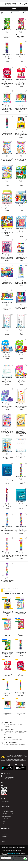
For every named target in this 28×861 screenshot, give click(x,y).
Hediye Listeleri (5, 831)
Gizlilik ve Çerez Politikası (13, 853)
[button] (20, 4)
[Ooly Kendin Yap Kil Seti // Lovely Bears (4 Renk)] (7, 665)
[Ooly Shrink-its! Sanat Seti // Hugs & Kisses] (21, 665)
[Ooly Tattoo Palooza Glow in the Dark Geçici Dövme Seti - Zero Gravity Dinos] (7, 644)
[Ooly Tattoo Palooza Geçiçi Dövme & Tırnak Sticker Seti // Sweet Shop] (7, 624)
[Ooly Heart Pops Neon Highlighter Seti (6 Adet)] (7, 704)
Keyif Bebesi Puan (5, 801)
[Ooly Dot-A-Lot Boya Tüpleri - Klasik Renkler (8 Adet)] (21, 704)
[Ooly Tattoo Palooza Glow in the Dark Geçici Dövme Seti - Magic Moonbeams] (21, 624)
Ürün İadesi (4, 839)
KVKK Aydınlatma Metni (6, 816)
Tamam (6, 858)
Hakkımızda (4, 804)
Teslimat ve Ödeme (6, 806)
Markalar (4, 821)
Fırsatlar (3, 841)
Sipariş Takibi (4, 836)
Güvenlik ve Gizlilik (5, 808)
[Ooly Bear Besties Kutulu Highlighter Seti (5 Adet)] (7, 684)
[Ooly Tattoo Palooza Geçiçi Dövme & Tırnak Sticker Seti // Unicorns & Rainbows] (21, 603)
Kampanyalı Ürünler (6, 844)
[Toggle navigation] (3, 4)
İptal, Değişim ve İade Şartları (8, 813)
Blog (3, 823)
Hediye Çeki (4, 834)
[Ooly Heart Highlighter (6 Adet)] (21, 644)
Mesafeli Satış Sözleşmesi (7, 811)
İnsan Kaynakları (5, 818)
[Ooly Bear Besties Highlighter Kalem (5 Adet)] (21, 684)
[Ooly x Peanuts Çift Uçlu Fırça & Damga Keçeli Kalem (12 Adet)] (7, 603)
